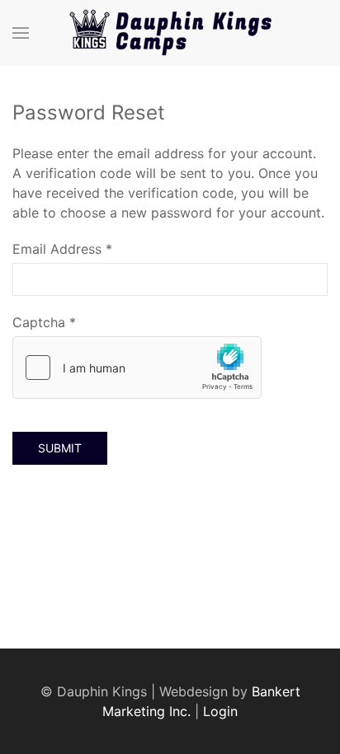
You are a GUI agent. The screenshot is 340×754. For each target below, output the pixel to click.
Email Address (62, 249)
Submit (60, 448)
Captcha (44, 322)
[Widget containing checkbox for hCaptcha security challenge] (137, 367)
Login (220, 711)
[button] (20, 33)
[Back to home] (170, 33)
